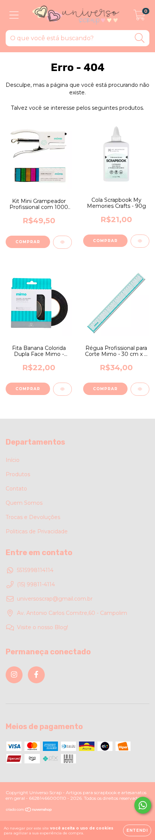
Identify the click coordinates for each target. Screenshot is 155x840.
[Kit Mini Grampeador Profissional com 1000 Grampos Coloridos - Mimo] (62, 242)
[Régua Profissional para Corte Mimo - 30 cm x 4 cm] (140, 389)
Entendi (137, 830)
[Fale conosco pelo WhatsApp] (142, 805)
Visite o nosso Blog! (42, 627)
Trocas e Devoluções (33, 517)
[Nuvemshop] (29, 810)
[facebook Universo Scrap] (36, 674)
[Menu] (14, 15)
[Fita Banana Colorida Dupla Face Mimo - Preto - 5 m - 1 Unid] (62, 389)
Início (13, 460)
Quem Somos (24, 502)
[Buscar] (140, 38)
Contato (16, 488)
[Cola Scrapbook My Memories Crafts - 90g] (140, 241)
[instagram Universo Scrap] (14, 674)
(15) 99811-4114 (36, 584)
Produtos (18, 474)
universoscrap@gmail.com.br (55, 598)
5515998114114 (35, 570)
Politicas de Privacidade (37, 531)
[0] (139, 17)
